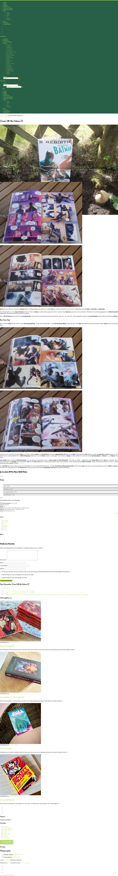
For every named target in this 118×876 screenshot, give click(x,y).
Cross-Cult (6, 835)
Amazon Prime (7, 828)
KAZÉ (5, 832)
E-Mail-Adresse (4, 565)
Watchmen (21, 463)
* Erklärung (116, 513)
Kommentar (3, 559)
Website (2, 568)
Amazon (5, 826)
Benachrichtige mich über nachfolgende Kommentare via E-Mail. (18, 574)
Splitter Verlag (6, 833)
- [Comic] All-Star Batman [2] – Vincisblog (19, 591)
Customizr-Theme (25, 862)
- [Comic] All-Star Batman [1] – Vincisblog (19, 593)
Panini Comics (17, 171)
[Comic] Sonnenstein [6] (7, 646)
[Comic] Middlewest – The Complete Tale (12, 697)
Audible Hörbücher (8, 829)
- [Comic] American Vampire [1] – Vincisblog (45, 594)
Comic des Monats (37, 168)
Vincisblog (6, 860)
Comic (5, 115)
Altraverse (5, 836)
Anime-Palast (6, 838)
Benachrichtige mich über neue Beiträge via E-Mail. (14, 577)
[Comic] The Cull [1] (6, 748)
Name (2, 562)
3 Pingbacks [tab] (6, 588)
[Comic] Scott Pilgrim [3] (7, 800)
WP (8, 862)
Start (1, 115)
